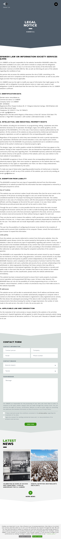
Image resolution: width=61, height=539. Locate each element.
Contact (5, 522)
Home (5, 508)
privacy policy (43, 413)
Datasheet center (8, 519)
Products (6, 517)
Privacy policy (29, 513)
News (5, 515)
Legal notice (29, 508)
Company (6, 513)
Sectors (5, 510)
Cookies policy (51, 534)
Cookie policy (29, 510)
